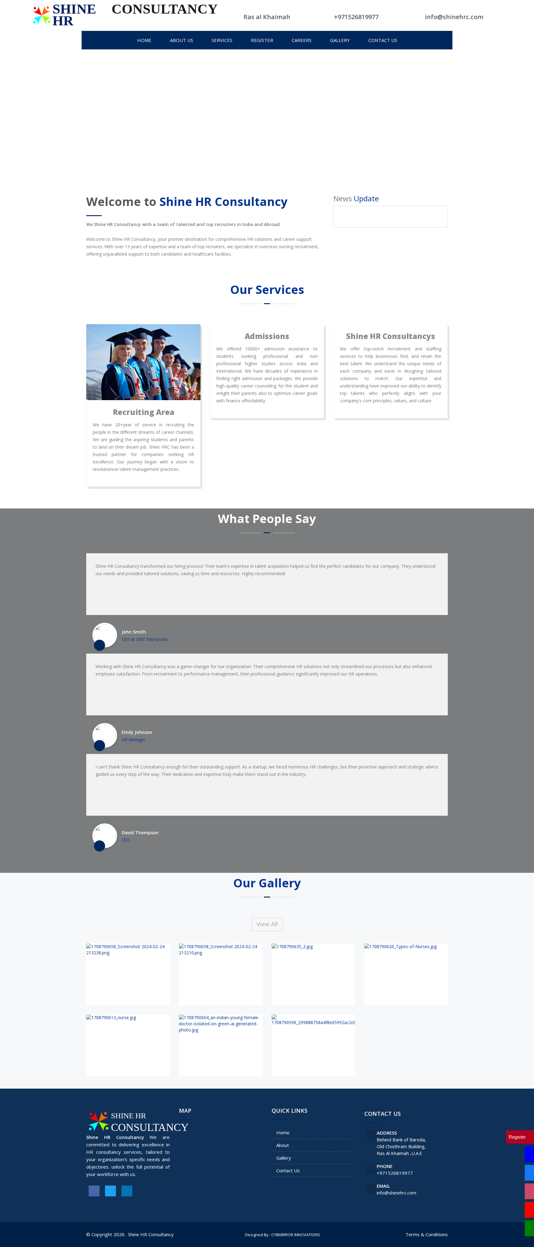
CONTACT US (382, 40)
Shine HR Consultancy (151, 1234)
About (282, 1145)
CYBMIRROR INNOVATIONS (295, 1234)
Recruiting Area (143, 412)
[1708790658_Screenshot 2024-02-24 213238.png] (128, 974)
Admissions (267, 336)
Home (283, 1132)
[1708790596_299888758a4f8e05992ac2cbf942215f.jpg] (313, 1045)
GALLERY (340, 40)
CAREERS (302, 40)
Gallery (283, 1158)
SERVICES (222, 40)
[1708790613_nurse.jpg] (128, 1045)
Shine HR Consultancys (390, 336)
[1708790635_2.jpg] (313, 974)
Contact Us (288, 1170)
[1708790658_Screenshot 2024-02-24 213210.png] (220, 974)
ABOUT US (181, 40)
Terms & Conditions (426, 1234)
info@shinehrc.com (396, 1193)
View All (267, 924)
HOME (144, 40)
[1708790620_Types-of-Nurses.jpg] (406, 974)
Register (262, 40)
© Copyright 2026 (105, 1234)
